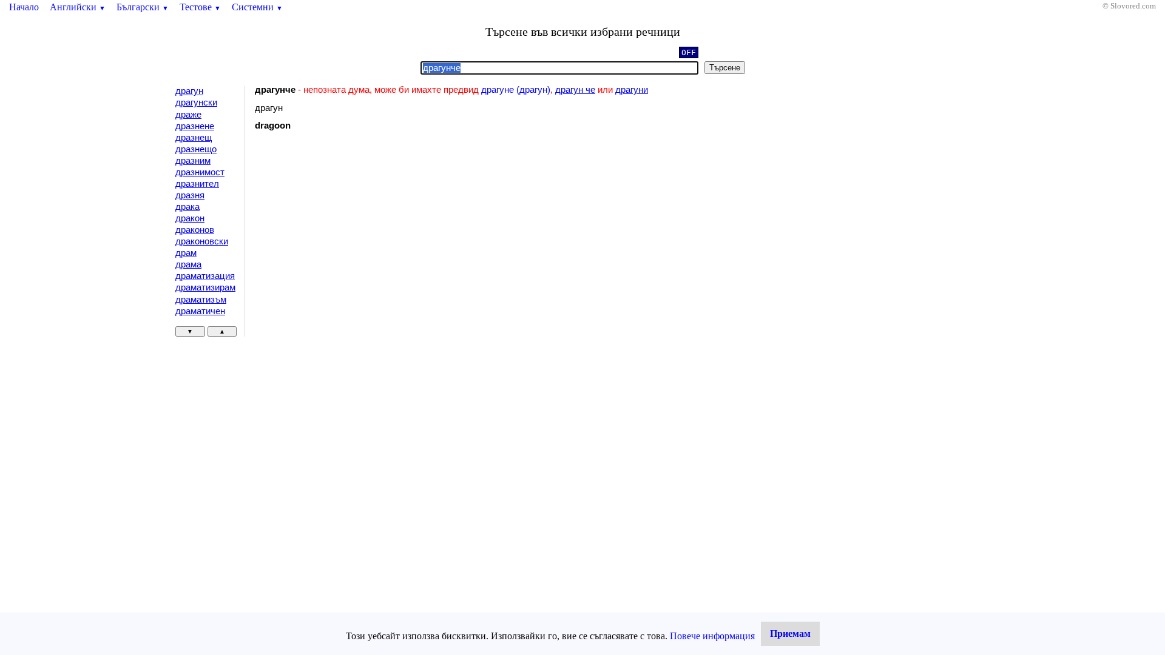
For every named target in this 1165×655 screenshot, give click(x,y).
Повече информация (712, 636)
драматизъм (200, 299)
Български (142, 7)
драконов (194, 230)
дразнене (194, 126)
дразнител (197, 184)
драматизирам (205, 287)
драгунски (196, 102)
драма (188, 264)
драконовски (201, 241)
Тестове (200, 7)
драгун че (575, 90)
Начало (24, 7)
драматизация (205, 276)
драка (187, 207)
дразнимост (200, 172)
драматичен (200, 311)
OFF (688, 52)
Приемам (790, 633)
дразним (193, 161)
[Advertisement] (357, 239)
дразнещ (193, 138)
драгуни (631, 90)
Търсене (724, 67)
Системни (257, 7)
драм (186, 253)
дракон (189, 218)
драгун (189, 91)
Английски (78, 7)
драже (188, 114)
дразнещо (196, 149)
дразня (189, 195)
